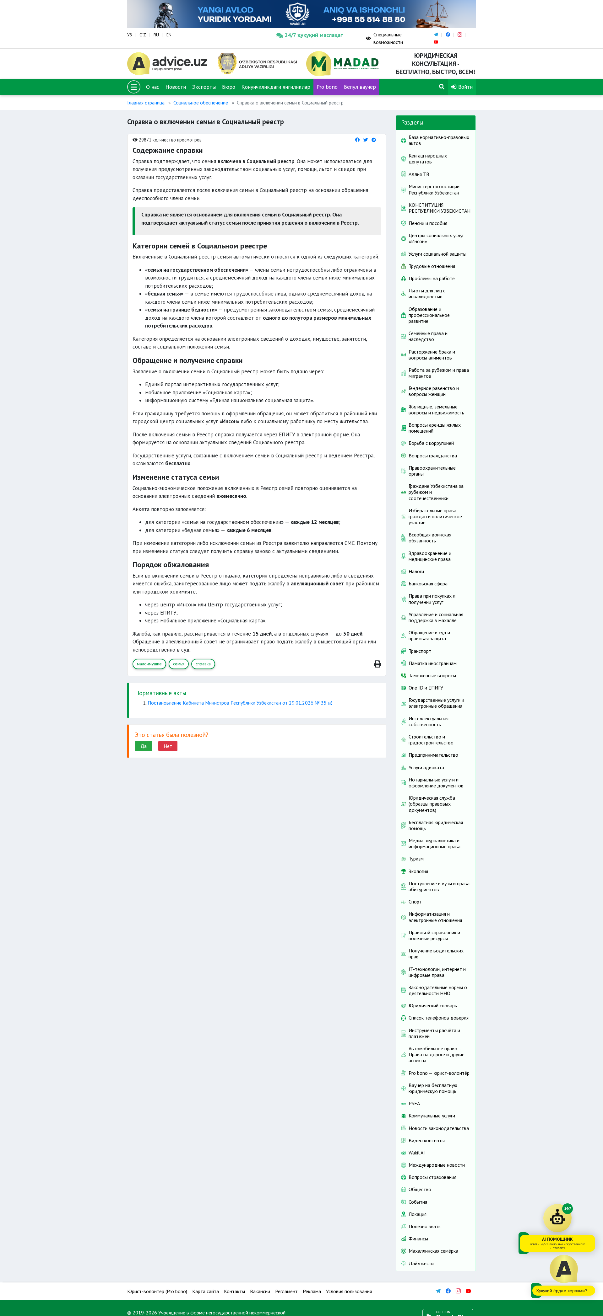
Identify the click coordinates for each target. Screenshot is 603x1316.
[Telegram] (374, 140)
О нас (152, 86)
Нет (168, 746)
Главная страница (146, 102)
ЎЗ (129, 35)
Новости (176, 86)
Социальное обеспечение (200, 102)
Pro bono (327, 86)
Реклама (312, 1291)
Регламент (286, 1291)
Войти (465, 86)
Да (143, 746)
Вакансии (260, 1291)
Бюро (228, 86)
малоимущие (149, 664)
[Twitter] (365, 140)
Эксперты (204, 86)
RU (156, 35)
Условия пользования (349, 1291)
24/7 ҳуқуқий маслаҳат (314, 35)
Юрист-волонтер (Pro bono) (157, 1291)
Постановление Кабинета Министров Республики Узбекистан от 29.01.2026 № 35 (237, 703)
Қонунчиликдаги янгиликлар (276, 86)
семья (178, 664)
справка (203, 664)
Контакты (234, 1291)
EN (168, 35)
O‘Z (142, 35)
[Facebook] (357, 140)
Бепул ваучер (360, 86)
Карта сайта (205, 1291)
